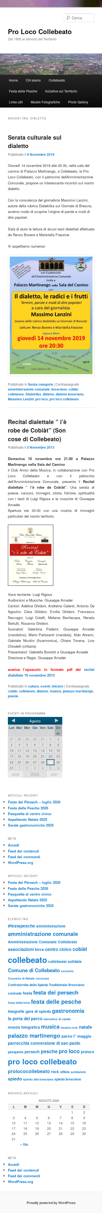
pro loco (41, 399)
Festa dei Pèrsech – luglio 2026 (34, 801)
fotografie (16, 1011)
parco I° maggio (76, 1036)
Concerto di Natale (21, 978)
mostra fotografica (24, 1027)
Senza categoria (40, 384)
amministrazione (51, 926)
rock (55, 1071)
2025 (15, 774)
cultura (33, 686)
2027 (54, 774)
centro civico (58, 949)
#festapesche (21, 926)
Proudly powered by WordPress (51, 1202)
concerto (67, 971)
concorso (42, 978)
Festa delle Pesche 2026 (28, 807)
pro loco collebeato (64, 399)
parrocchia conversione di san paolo (44, 1043)
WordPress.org (20, 862)
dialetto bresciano (70, 394)
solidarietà (78, 1072)
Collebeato (57, 80)
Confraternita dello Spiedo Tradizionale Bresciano (46, 984)
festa (27, 993)
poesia (13, 695)
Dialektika (33, 394)
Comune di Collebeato (34, 970)
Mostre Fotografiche (45, 102)
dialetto (48, 394)
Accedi (13, 845)
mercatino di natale (57, 1019)
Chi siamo (33, 80)
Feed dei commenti (24, 856)
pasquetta (15, 1051)
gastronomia (68, 1010)
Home (13, 80)
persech (32, 1051)
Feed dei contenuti (23, 851)
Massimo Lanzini (21, 399)
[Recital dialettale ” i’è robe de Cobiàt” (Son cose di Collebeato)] (51, 555)
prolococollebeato (29, 1071)
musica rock (69, 1027)
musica (55, 691)
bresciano (59, 389)
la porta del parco (25, 1019)
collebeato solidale (65, 961)
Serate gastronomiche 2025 (31, 825)
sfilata (65, 1071)
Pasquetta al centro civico (29, 813)
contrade (15, 993)
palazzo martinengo (78, 691)
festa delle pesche (56, 1001)
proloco (87, 1051)
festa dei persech (56, 992)
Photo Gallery (78, 102)
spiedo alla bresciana (38, 1079)
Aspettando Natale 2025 (27, 819)
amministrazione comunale (29, 389)
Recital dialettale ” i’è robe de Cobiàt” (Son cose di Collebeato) (37, 430)
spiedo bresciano (67, 1079)
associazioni (21, 949)
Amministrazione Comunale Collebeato (42, 941)
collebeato (16, 394)
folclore (57, 686)
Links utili (16, 102)
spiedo (15, 1079)
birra (39, 949)
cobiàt (73, 389)
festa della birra (19, 1003)
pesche (49, 1051)
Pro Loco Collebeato (40, 31)
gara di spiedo (38, 1011)
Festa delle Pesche (23, 91)
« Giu (24, 1144)
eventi (45, 686)
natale (85, 1026)
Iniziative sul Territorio (61, 91)
